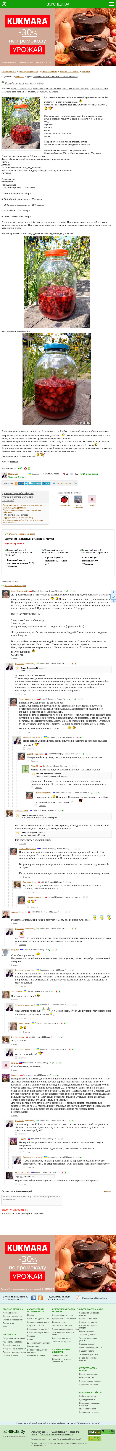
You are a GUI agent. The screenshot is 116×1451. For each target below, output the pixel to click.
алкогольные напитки (69, 72)
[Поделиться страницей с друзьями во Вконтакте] (19, 483)
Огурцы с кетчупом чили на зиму (18, 517)
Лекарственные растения (14, 1349)
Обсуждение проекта (88, 1423)
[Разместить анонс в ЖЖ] (46, 483)
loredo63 (15, 1075)
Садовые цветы (59, 1322)
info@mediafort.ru (38, 1445)
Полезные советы (11, 1356)
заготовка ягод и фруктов (14, 92)
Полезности (9, 1335)
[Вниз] (113, 601)
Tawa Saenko (16, 991)
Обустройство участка (91, 1309)
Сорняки (31, 1336)
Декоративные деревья (62, 1315)
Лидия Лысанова (22, 1172)
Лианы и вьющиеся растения (65, 1329)
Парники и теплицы (36, 1355)
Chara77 (34, 766)
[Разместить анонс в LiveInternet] (34, 483)
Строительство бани (88, 1384)
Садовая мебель (86, 1351)
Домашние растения (61, 1338)
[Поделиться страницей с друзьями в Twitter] (26, 483)
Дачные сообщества (12, 1316)
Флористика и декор (61, 1342)
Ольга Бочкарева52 (19, 591)
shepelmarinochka (78, 506)
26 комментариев (90, 474)
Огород (30, 1315)
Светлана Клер (21, 811)
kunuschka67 (65, 505)
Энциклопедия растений (14, 1338)
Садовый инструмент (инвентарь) (61, 1360)
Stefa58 (92, 505)
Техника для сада (60, 1355)
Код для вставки (63, 483)
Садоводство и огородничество (36, 1310)
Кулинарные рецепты (88, 1412)
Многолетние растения (62, 1325)
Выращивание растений (38, 1329)
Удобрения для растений (38, 1343)
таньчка (14, 1063)
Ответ (20, 1176)
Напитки (14, 462)
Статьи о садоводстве (13, 1320)
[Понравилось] (74, 591)
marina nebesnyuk (18, 912)
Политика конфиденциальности (56, 1434)
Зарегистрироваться (14, 1209)
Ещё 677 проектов (14, 543)
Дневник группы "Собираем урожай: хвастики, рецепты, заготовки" (18, 497)
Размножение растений (37, 1332)
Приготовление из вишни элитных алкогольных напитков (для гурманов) (24, 506)
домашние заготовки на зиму (47, 88)
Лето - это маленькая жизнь (75, 88)
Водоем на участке (88, 1322)
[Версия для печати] (75, 483)
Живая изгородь (86, 1331)
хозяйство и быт (9, 72)
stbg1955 (15, 950)
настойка (86, 72)
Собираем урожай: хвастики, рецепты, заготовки (55, 76)
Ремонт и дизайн (86, 1377)
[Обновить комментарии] (113, 597)
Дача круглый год (87, 1399)
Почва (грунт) (33, 1346)
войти (8, 1213)
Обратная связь (39, 1431)
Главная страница (13, 1309)
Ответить (14, 658)
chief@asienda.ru (73, 1439)
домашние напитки (48, 72)
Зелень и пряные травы (38, 1322)
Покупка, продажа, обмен (14, 1352)
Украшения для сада (88, 1354)
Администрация (59, 1431)
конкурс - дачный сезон (21, 88)
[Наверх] (113, 592)
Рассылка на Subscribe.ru (94, 1298)
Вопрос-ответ (9, 1323)
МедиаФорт (20, 1436)
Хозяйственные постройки (91, 1381)
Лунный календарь (11, 1345)
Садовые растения (35, 1325)
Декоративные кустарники (64, 1318)
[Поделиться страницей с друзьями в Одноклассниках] (16, 483)
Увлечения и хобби (87, 1409)
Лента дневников (11, 1313)
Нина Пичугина (58, 1439)
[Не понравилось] (71, 591)
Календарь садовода (12, 1342)
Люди (5, 1327)
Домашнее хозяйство (90, 1392)
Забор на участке (87, 1335)
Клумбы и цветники (88, 1318)
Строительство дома (88, 1374)
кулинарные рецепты (28, 72)
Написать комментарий (15, 585)
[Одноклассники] (40, 1298)
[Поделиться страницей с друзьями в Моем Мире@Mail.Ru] (22, 483)
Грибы (30, 1339)
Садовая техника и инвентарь (62, 1351)
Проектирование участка (90, 1347)
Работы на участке (87, 1396)
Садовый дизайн (86, 1344)
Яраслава (19, 76)
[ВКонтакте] (33, 1298)
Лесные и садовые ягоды (38, 1318)
